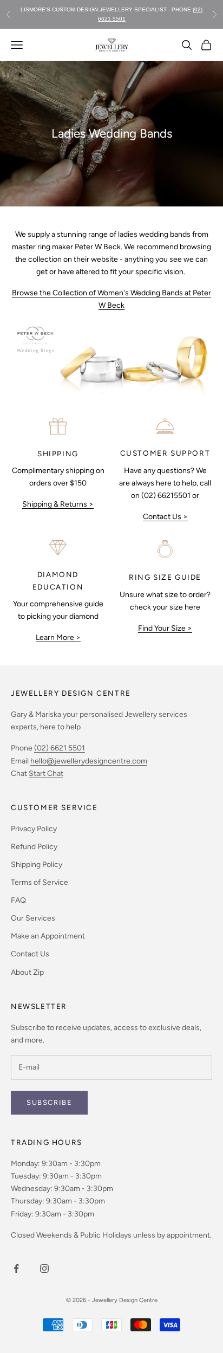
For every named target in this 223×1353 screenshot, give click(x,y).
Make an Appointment (48, 936)
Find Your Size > (165, 628)
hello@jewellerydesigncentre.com (88, 761)
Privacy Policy (34, 828)
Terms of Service (39, 882)
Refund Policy (34, 846)
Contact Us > (165, 516)
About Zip (27, 972)
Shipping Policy (36, 864)
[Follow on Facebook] (16, 1268)
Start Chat (46, 773)
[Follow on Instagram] (44, 1268)
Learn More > (58, 637)
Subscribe (49, 1102)
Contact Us (30, 954)
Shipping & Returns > (58, 504)
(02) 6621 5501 (59, 748)
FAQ (18, 900)
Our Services (33, 918)
